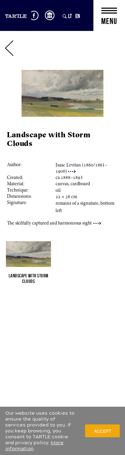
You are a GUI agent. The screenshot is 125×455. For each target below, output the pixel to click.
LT (70, 16)
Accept (102, 431)
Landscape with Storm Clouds (29, 278)
